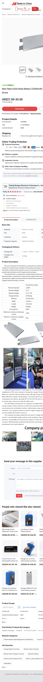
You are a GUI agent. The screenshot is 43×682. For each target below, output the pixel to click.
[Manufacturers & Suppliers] (22, 3)
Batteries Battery (33, 654)
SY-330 (40, 615)
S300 (21, 615)
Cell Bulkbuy (7, 663)
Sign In (5, 210)
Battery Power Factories (31, 649)
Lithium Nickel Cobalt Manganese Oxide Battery (18, 639)
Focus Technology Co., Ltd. (25, 674)
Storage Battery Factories (12, 649)
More (4, 667)
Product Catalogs (30, 607)
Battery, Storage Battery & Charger (31, 14)
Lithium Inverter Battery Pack (13, 659)
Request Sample (35, 113)
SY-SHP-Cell (24, 611)
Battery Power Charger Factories (14, 654)
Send (19, 496)
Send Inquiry (19, 109)
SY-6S (22, 618)
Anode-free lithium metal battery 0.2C (13, 615)
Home (3, 14)
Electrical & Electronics (14, 14)
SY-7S (4, 618)
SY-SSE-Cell (5, 611)
